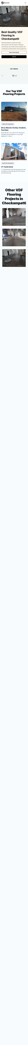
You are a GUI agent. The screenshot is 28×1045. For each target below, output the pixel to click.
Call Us (14, 56)
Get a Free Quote (14, 52)
